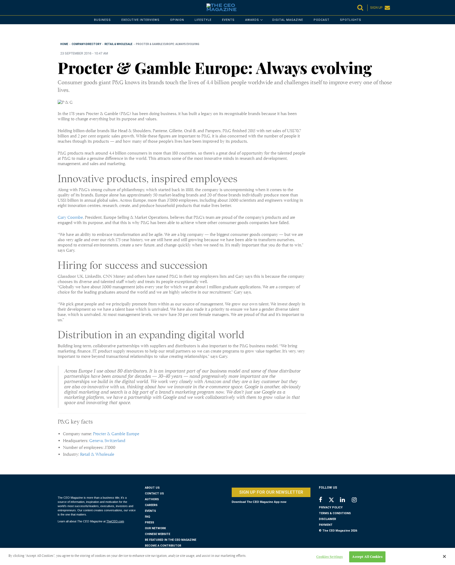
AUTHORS (152, 499)
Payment (326, 525)
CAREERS (151, 505)
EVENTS (150, 511)
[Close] (444, 556)
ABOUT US (152, 487)
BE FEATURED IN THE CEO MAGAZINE (170, 540)
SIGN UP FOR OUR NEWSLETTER (271, 492)
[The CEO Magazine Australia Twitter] (334, 501)
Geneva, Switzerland (107, 440)
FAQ (147, 516)
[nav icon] (60, 7)
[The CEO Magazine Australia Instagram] (358, 500)
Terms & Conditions (335, 513)
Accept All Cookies (367, 556)
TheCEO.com (115, 521)
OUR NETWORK (155, 528)
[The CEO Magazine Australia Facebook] (323, 500)
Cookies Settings (329, 556)
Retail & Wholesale (97, 454)
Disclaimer (327, 519)
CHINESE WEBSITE (157, 534)
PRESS (149, 522)
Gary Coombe (70, 217)
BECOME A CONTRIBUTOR (163, 545)
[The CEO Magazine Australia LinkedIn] (346, 500)
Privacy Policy (331, 507)
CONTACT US (154, 493)
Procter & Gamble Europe (116, 434)
